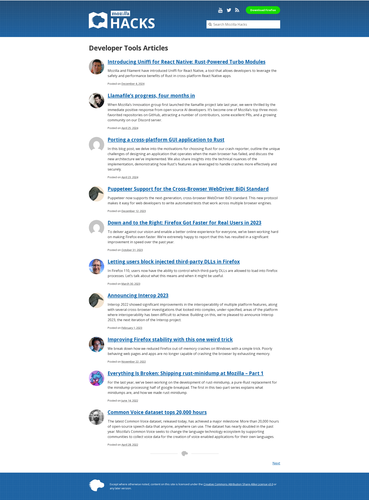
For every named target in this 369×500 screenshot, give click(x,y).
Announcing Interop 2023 (138, 295)
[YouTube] (220, 10)
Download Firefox (263, 10)
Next (276, 463)
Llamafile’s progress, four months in (151, 95)
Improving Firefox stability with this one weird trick (170, 339)
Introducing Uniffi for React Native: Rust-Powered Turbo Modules (186, 61)
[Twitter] (229, 10)
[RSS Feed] (237, 10)
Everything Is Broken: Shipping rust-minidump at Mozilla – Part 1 (186, 373)
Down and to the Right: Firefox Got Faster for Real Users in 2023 (184, 222)
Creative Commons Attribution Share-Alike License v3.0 (238, 484)
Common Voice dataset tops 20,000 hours (157, 412)
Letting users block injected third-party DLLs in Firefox (174, 261)
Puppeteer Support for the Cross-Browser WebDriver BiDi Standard (188, 188)
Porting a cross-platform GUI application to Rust (166, 139)
